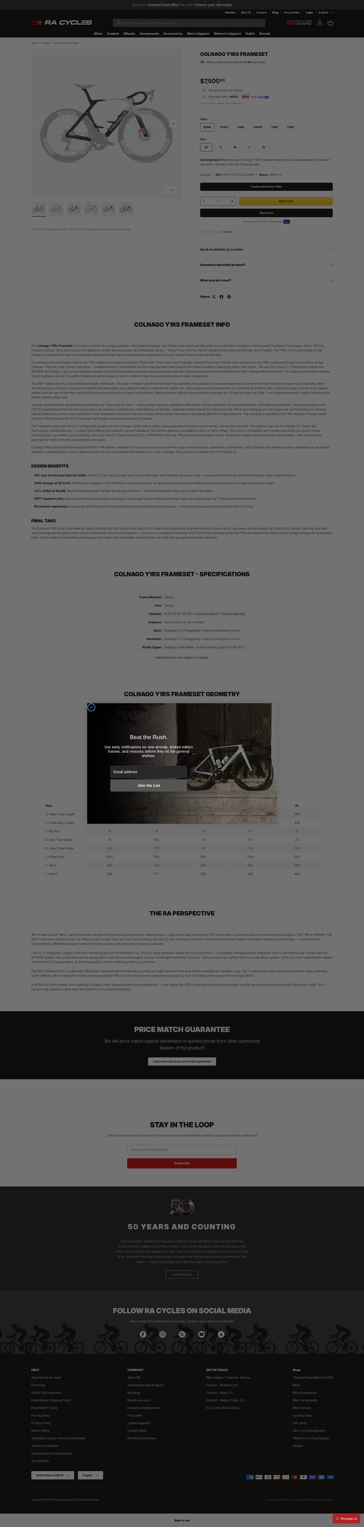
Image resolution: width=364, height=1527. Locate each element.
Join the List (148, 785)
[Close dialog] (91, 707)
